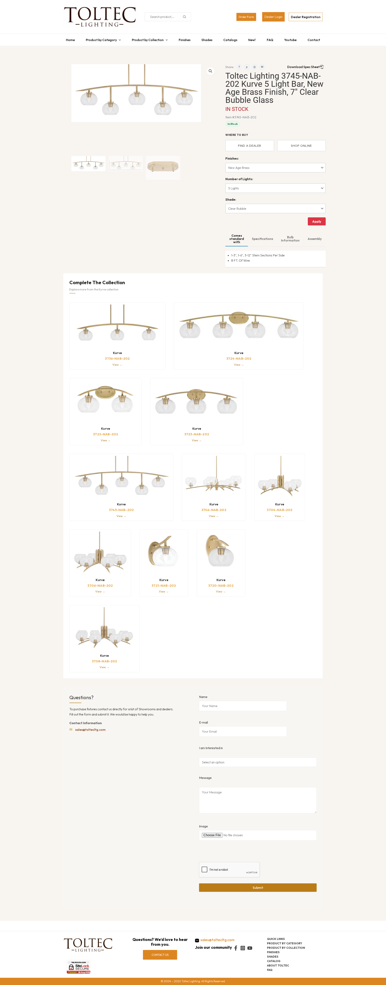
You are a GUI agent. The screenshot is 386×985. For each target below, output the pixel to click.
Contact (316, 39)
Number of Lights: (239, 177)
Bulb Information (290, 236)
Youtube (292, 39)
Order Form (246, 17)
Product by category (284, 943)
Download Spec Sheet (303, 65)
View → (117, 362)
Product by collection (286, 948)
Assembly (315, 237)
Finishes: (232, 156)
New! (253, 39)
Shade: (230, 197)
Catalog (273, 961)
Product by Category (99, 39)
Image (203, 824)
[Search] (184, 16)
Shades (206, 39)
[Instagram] (242, 948)
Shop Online (301, 144)
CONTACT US (160, 955)
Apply (316, 219)
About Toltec (278, 965)
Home (67, 39)
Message (205, 776)
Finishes (183, 39)
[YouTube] (249, 948)
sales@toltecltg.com (90, 728)
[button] (210, 69)
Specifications (262, 237)
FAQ (271, 39)
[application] (117, 39)
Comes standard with (236, 236)
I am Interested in (211, 746)
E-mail (203, 720)
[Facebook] (235, 948)
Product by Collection (146, 39)
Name (203, 695)
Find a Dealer (249, 144)
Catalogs (231, 39)
